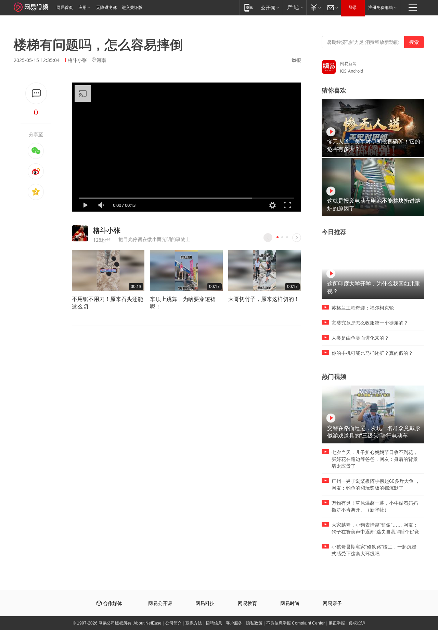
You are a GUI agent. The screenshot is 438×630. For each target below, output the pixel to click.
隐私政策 (254, 623)
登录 (353, 7)
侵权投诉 (357, 623)
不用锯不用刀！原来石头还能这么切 (107, 302)
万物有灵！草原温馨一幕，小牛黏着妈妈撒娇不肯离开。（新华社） (375, 506)
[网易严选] (294, 7)
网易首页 (64, 7)
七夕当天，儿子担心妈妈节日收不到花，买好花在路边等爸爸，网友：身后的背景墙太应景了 (375, 459)
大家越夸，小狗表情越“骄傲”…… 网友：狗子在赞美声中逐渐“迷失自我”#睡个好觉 (375, 528)
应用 (82, 7)
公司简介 (173, 623)
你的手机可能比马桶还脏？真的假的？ (372, 353)
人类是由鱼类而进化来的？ (360, 338)
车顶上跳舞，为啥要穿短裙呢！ (183, 302)
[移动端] (249, 7)
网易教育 (247, 603)
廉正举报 (336, 623)
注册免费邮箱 (380, 7)
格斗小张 (77, 60)
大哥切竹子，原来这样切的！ (263, 299)
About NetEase (147, 623)
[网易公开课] (270, 7)
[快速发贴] (36, 93)
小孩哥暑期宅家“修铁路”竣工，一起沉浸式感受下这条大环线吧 (374, 550)
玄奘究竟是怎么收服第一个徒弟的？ (370, 323)
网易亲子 (332, 603)
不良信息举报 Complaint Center (295, 623)
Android (355, 71)
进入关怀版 (132, 7)
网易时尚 (289, 603)
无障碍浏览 (106, 7)
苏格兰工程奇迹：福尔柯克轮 (363, 308)
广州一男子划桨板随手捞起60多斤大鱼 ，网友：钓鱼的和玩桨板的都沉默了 (376, 484)
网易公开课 (160, 603)
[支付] (315, 7)
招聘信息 (214, 623)
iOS (343, 71)
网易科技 (205, 603)
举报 (296, 60)
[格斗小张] (80, 233)
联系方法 (193, 623)
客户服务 (234, 623)
